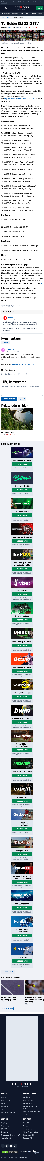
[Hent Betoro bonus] (22, 529)
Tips (22, 14)
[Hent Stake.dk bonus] (22, 608)
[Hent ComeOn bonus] (22, 763)
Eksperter (4, 1106)
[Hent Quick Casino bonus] (22, 452)
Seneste (6, 342)
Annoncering (27, 1129)
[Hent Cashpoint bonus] (22, 684)
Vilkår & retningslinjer (31, 1132)
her (41, 283)
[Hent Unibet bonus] (22, 633)
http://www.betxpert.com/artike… (24, 365)
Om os (25, 1126)
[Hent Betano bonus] (22, 659)
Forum (34, 14)
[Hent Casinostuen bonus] (22, 736)
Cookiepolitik (27, 1138)
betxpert (10, 27)
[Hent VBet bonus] (22, 582)
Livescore (4, 1132)
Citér (26, 374)
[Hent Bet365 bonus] (22, 554)
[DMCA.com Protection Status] (9, 1152)
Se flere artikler (7, 1009)
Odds (27, 14)
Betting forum (6, 1123)
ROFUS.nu (20, 1)
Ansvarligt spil (6, 1138)
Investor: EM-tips (7, 432)
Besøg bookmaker (22, 464)
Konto (39, 8)
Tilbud (25, 1114)
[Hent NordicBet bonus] (22, 921)
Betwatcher (5, 1126)
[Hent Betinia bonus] (22, 478)
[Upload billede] (24, 399)
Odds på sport (6, 1100)
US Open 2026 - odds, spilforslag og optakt (9, 998)
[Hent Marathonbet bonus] (22, 895)
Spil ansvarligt (7, 1)
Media (40, 14)
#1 (2, 374)
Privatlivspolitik (28, 1135)
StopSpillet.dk (4, 3)
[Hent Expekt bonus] (22, 789)
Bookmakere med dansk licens (31, 1107)
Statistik (4, 1129)
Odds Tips (4, 1097)
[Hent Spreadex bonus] (22, 868)
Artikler (8, 17)
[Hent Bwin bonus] (22, 710)
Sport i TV (4, 1109)
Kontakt (26, 1123)
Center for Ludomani (8, 1112)
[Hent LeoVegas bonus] (22, 842)
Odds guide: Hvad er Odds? (10, 1135)
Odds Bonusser (28, 1100)
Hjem (3, 17)
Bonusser (15, 14)
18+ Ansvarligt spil (24, 1157)
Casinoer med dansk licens (32, 1111)
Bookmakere (6, 14)
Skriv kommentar (9, 399)
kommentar (32, 27)
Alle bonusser (8, 972)
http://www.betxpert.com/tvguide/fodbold (19, 99)
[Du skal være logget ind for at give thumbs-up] (2, 305)
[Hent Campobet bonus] (22, 503)
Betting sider (27, 1097)
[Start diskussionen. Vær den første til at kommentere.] (22, 390)
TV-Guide (17, 306)
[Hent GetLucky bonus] (22, 814)
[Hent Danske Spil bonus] (22, 949)
